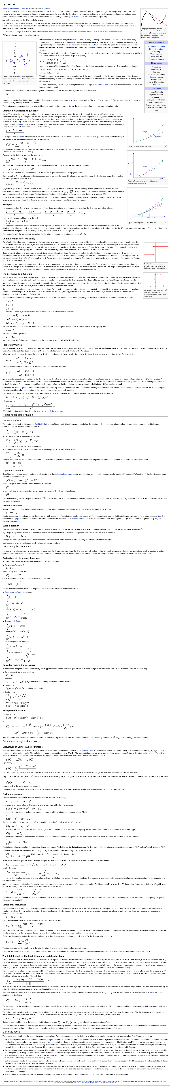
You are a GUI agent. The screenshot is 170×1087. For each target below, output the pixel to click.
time (159, 516)
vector (25, 756)
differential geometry (139, 1055)
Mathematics (46, 8)
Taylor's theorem (156, 77)
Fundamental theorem (156, 47)
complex (50, 1040)
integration (121, 32)
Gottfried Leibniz (41, 424)
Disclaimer (112, 1083)
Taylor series (54, 411)
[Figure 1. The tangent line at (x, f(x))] (148, 130)
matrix (152, 993)
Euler (5, 529)
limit (47, 139)
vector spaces (66, 1061)
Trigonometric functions (14, 621)
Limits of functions (156, 49)
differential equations (80, 519)
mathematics (26, 11)
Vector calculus (156, 54)
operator (70, 289)
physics (18, 519)
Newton (20, 137)
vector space (88, 750)
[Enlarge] (166, 28)
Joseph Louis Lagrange (66, 474)
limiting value (103, 85)
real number (18, 571)
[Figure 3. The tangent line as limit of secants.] (148, 204)
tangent (10, 79)
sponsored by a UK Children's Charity (38, 1081)
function (68, 11)
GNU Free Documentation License (88, 1083)
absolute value (22, 124)
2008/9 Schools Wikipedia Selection (16, 8)
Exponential (9, 592)
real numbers (97, 45)
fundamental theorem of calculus (65, 32)
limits (69, 106)
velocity (99, 789)
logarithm (21, 592)
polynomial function (27, 388)
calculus (160, 43)
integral (76, 17)
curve (19, 79)
